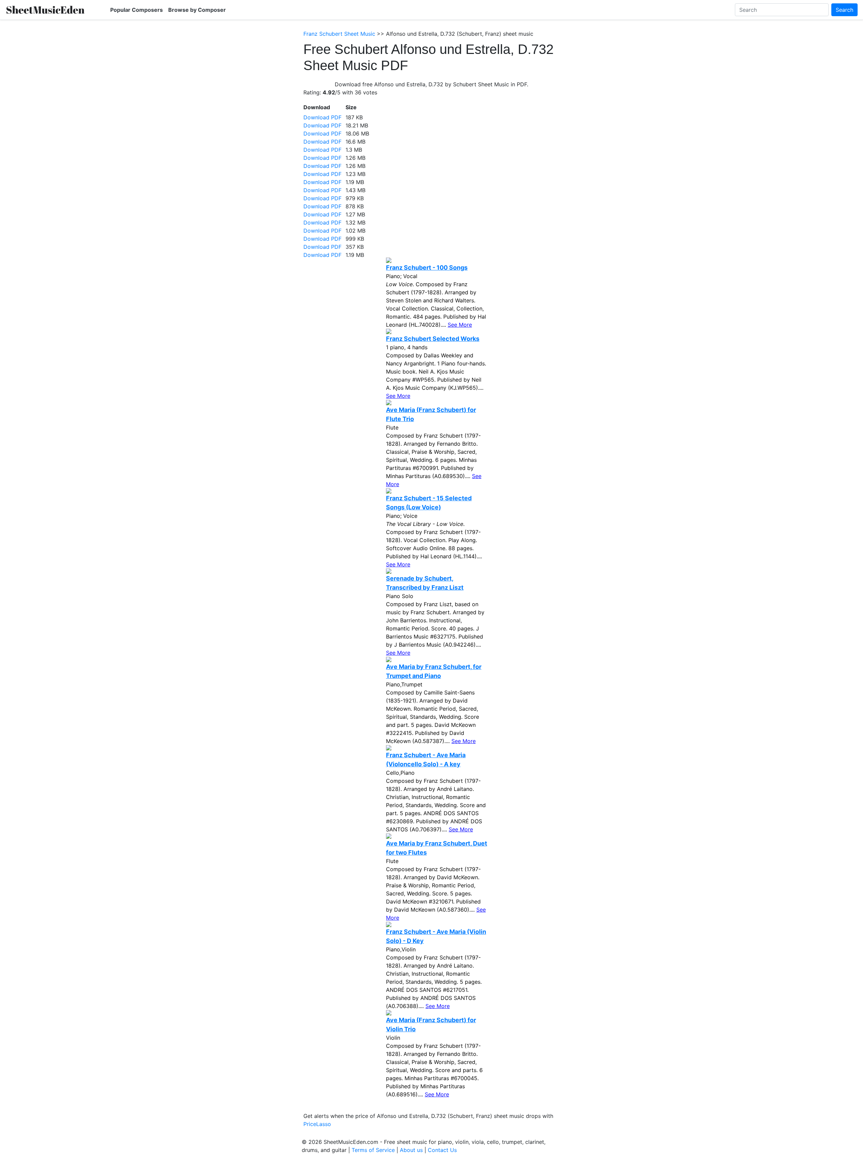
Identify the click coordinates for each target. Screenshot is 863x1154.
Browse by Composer (197, 9)
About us (411, 1150)
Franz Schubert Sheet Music (339, 33)
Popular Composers (136, 9)
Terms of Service (373, 1150)
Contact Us (442, 1150)
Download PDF (322, 117)
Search (844, 9)
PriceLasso (317, 1124)
